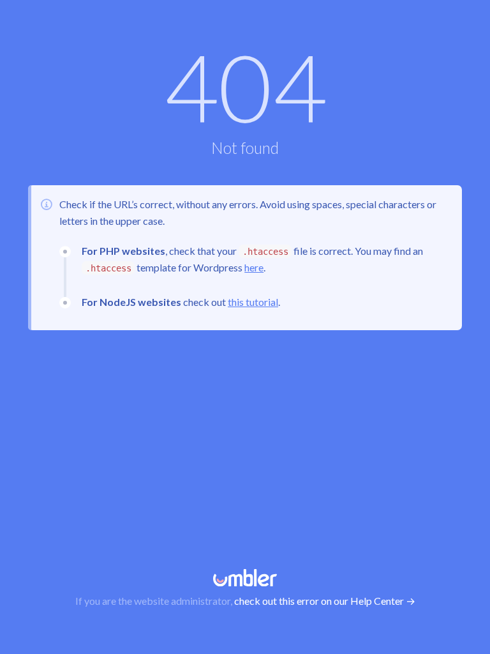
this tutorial (253, 302)
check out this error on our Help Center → (324, 601)
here (254, 267)
